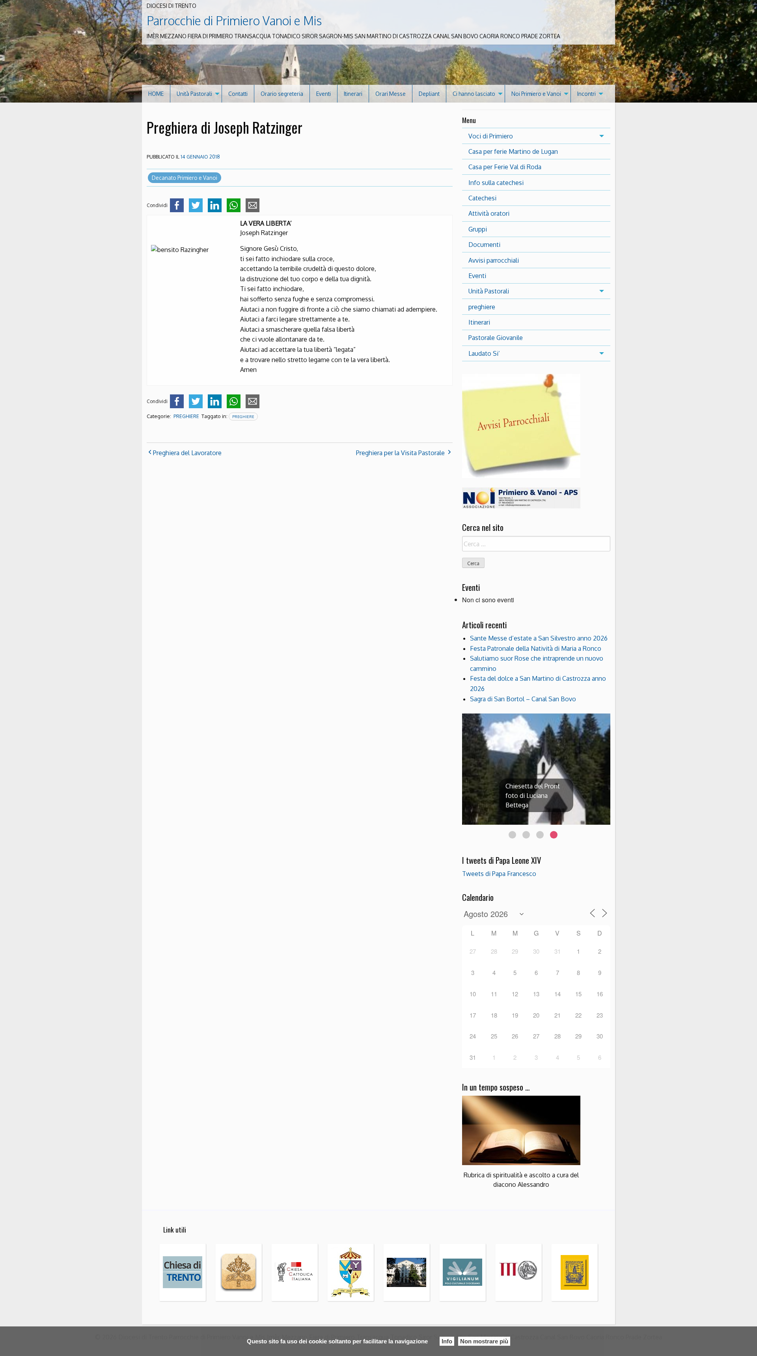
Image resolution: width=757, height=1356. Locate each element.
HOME (156, 93)
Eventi (323, 93)
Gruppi (477, 229)
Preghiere (243, 416)
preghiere (186, 416)
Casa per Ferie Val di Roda (504, 167)
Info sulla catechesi (496, 183)
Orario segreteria (282, 93)
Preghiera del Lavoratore (187, 453)
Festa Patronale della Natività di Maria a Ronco (535, 648)
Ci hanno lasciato (474, 93)
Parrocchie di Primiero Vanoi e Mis (234, 20)
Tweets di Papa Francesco (499, 874)
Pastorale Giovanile (495, 338)
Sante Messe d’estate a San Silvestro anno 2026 (539, 638)
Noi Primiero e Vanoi (536, 93)
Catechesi (482, 198)
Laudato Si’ (484, 353)
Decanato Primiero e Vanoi (184, 177)
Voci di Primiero (490, 136)
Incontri (586, 93)
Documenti (484, 244)
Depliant (429, 93)
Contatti (238, 93)
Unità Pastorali (194, 93)
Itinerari (353, 93)
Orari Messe (390, 93)
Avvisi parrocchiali (493, 260)
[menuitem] (156, 94)
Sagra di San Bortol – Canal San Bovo (523, 699)
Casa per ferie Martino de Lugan (513, 151)
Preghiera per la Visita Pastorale (400, 453)
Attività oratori (488, 213)
